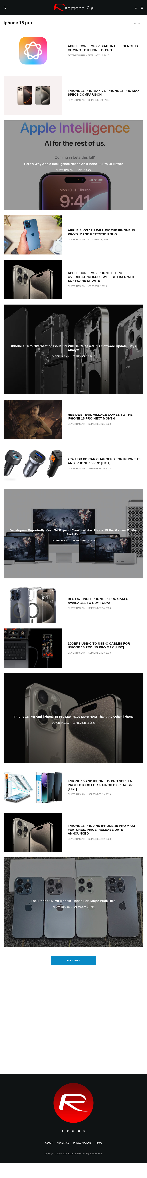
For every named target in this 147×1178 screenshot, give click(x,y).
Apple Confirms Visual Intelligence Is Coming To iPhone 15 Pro (103, 48)
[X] (68, 1131)
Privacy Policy (82, 1143)
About (49, 1143)
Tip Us (98, 1143)
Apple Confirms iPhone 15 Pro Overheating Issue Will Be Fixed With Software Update (102, 276)
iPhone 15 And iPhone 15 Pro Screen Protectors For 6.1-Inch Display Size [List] (101, 785)
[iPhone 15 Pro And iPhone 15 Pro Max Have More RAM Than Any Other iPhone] (73, 718)
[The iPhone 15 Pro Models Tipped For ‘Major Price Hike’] (73, 902)
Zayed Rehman (76, 55)
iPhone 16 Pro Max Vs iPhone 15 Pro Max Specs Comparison (103, 92)
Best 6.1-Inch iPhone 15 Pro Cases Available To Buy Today (98, 601)
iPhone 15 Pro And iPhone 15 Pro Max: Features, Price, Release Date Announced (101, 829)
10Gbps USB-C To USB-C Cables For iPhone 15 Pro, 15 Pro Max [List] (99, 645)
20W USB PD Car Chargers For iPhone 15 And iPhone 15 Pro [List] (104, 461)
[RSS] (84, 1131)
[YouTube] (79, 1131)
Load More (73, 960)
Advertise (63, 1143)
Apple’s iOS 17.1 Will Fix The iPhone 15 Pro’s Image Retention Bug (101, 232)
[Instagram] (73, 1131)
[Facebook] (62, 1131)
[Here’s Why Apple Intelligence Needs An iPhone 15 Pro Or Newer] (73, 165)
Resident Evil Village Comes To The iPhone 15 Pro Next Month (100, 416)
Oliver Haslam (76, 100)
